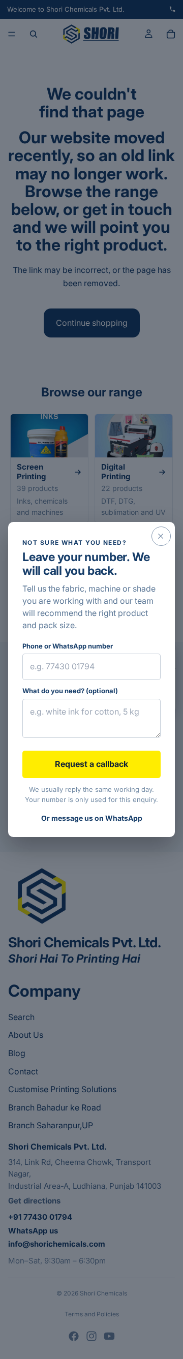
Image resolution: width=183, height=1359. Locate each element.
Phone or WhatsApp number (67, 646)
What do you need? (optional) (70, 691)
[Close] (161, 536)
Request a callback (91, 764)
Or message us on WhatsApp (91, 818)
